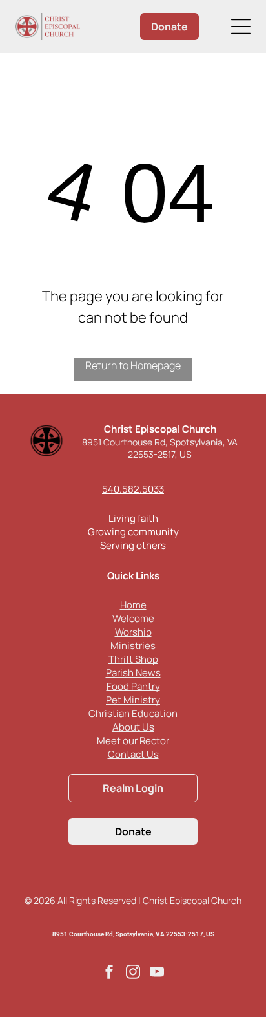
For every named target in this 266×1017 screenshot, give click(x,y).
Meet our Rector (133, 740)
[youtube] (157, 973)
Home (133, 605)
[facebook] (109, 973)
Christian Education (133, 713)
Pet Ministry (133, 700)
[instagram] (133, 973)
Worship (133, 632)
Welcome (133, 618)
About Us (133, 727)
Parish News (133, 673)
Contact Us (133, 754)
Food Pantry (133, 686)
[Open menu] (241, 26)
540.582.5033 (133, 489)
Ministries (133, 645)
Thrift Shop (133, 659)
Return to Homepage (133, 365)
